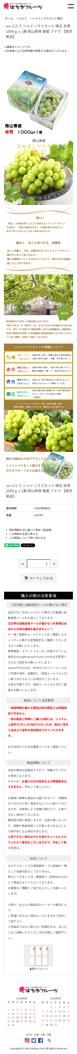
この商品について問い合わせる (27, 538)
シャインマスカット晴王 (49, 18)
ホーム (9, 18)
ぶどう (23, 18)
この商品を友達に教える (23, 534)
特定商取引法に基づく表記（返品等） (31, 530)
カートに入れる (41, 577)
